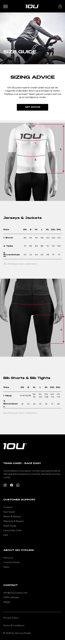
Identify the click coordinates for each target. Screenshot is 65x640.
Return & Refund (12, 516)
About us (8, 557)
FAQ (5, 535)
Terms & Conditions (13, 625)
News (6, 566)
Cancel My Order (12, 530)
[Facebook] (12, 485)
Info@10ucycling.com (15, 592)
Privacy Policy (11, 617)
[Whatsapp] (18, 485)
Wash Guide (9, 525)
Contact (7, 507)
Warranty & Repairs (13, 521)
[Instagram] (5, 485)
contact (48, 93)
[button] (60, 6)
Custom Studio (11, 562)
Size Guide (9, 511)
